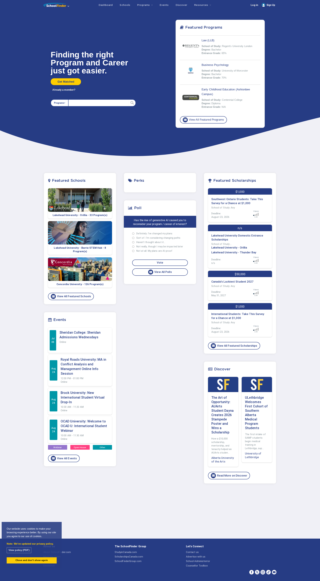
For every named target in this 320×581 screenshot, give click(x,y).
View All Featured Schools (71, 296)
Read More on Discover (229, 475)
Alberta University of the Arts (222, 459)
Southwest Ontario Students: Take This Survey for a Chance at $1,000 (237, 201)
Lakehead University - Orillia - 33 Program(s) (80, 215)
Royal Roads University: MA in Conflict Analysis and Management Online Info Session (83, 367)
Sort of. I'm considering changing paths (158, 237)
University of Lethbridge (253, 455)
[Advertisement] (240, 512)
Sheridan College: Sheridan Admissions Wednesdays (80, 334)
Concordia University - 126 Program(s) (80, 284)
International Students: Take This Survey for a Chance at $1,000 (237, 316)
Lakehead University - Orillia (229, 247)
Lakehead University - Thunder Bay (233, 252)
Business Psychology (215, 64)
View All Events (64, 458)
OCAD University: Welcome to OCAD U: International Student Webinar (84, 426)
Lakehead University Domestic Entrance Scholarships (237, 237)
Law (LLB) (208, 40)
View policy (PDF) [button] (19, 550)
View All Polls (160, 272)
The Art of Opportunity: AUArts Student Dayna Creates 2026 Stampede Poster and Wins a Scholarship (222, 415)
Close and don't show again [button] (32, 560)
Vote (160, 262)
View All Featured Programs (203, 120)
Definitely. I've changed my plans (154, 233)
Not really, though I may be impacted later (159, 246)
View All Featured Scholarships (234, 345)
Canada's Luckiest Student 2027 (232, 281)
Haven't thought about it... (150, 242)
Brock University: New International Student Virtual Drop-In (82, 397)
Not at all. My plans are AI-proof (154, 250)
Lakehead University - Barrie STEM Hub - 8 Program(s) (80, 249)
